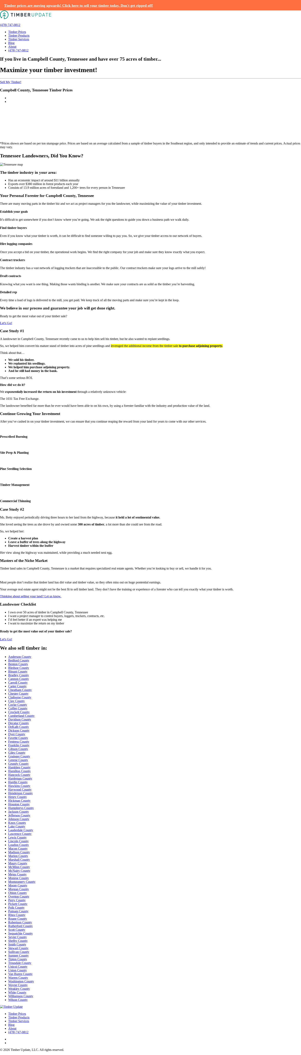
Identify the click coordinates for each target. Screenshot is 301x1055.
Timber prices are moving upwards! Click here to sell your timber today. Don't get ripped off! (78, 5)
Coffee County (17, 708)
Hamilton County (19, 771)
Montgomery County (21, 881)
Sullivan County (18, 952)
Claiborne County (19, 697)
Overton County (18, 896)
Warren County (18, 977)
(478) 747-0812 (10, 25)
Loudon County (18, 845)
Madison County (19, 852)
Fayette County (18, 738)
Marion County (18, 856)
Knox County (17, 822)
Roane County (17, 918)
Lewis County (17, 837)
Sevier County (17, 937)
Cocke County (17, 704)
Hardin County (18, 782)
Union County (17, 970)
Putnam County (18, 911)
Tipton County (17, 959)
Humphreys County (21, 808)
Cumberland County (21, 715)
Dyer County (16, 734)
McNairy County (19, 870)
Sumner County (18, 955)
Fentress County (18, 741)
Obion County (17, 893)
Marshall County (19, 859)
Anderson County (19, 656)
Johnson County (18, 819)
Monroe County (18, 878)
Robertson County (20, 922)
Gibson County (18, 749)
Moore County (17, 885)
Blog (11, 43)
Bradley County (18, 675)
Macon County (18, 848)
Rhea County (16, 915)
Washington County (21, 981)
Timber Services (18, 39)
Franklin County (18, 745)
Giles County (16, 752)
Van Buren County (20, 974)
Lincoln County (18, 841)
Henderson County (20, 793)
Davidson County (19, 719)
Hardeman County (20, 778)
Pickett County (17, 904)
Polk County (16, 907)
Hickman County (19, 800)
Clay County (16, 701)
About (12, 46)
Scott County (16, 929)
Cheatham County (20, 690)
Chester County (18, 693)
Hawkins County (19, 786)
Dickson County (18, 730)
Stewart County (18, 948)
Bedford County (18, 660)
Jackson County (18, 811)
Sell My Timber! (10, 82)
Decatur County (18, 723)
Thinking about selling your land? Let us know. (30, 596)
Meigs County (17, 874)
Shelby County (18, 940)
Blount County (17, 671)
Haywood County (20, 789)
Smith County (17, 944)
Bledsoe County (18, 668)
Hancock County (19, 774)
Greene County (18, 760)
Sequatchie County (20, 933)
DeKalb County (18, 727)
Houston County (19, 804)
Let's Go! (6, 323)
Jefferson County (19, 815)
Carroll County (18, 682)
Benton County (18, 664)
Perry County (17, 900)
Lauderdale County (20, 830)
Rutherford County (20, 926)
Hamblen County (19, 767)
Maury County (17, 863)
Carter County (17, 686)
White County (17, 992)
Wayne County (18, 985)
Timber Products (18, 35)
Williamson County (20, 996)
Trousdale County (19, 963)
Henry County (17, 797)
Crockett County (19, 712)
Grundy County (18, 763)
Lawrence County (20, 834)
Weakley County (19, 988)
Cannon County (18, 679)
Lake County (16, 826)
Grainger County (19, 756)
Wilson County (18, 1000)
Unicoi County (17, 966)
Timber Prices (17, 32)
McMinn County (19, 867)
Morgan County (18, 889)
